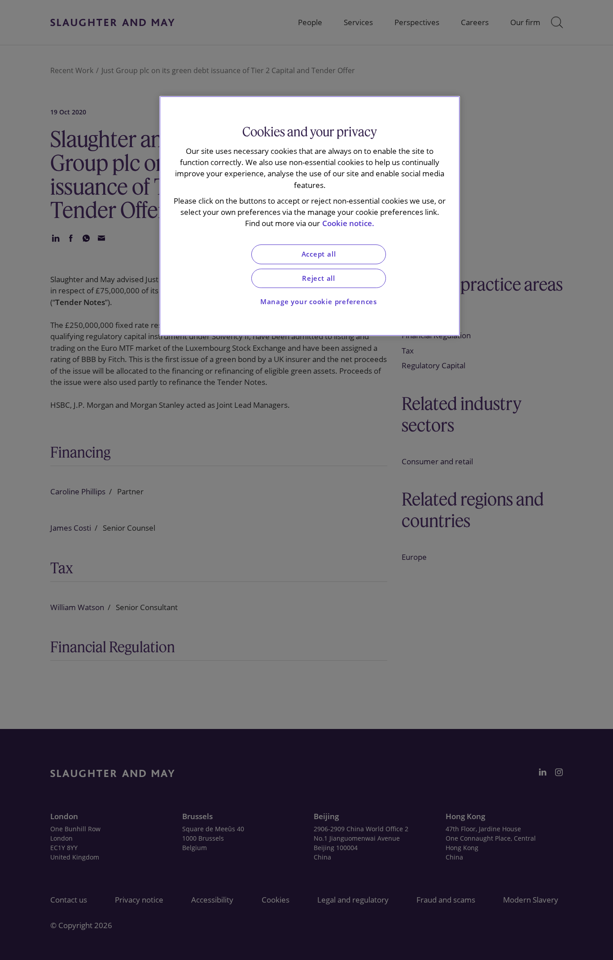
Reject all (318, 278)
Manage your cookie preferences (318, 301)
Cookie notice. (348, 223)
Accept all (319, 254)
